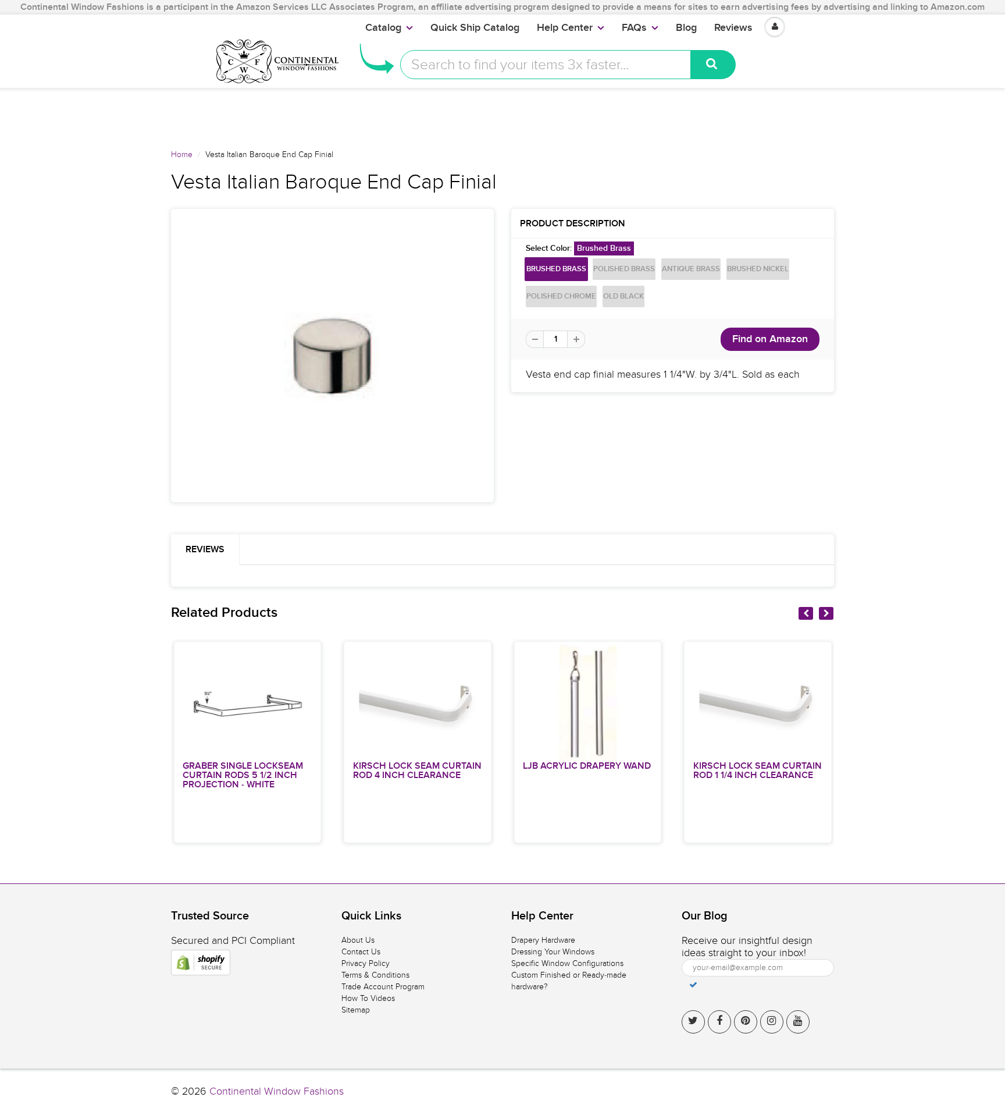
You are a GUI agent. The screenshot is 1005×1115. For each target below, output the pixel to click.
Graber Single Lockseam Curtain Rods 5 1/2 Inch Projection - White (243, 775)
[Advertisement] (502, 114)
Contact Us (360, 952)
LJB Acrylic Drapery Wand (587, 765)
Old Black (623, 296)
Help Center (565, 28)
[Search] (713, 64)
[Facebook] (719, 1022)
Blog (686, 28)
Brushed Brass (556, 269)
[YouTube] (798, 1022)
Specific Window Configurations (567, 963)
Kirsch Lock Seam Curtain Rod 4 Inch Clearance (417, 770)
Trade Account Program (383, 987)
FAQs (634, 28)
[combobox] (545, 64)
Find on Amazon (770, 339)
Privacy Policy (365, 963)
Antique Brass (691, 269)
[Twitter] (693, 1022)
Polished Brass (624, 269)
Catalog (383, 28)
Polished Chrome (561, 296)
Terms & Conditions (375, 975)
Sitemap (355, 1010)
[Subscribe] (693, 984)
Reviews (733, 28)
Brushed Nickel (758, 269)
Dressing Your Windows (552, 952)
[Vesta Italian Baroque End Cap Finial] (332, 356)
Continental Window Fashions (276, 1091)
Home (182, 154)
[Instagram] (771, 1022)
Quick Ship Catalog (474, 28)
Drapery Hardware (543, 940)
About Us (358, 940)
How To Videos (368, 998)
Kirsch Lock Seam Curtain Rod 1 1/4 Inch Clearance (757, 770)
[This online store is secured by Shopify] (200, 962)
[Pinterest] (745, 1022)
